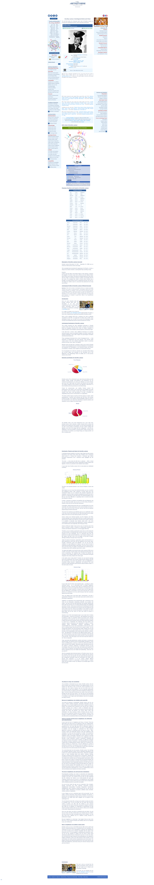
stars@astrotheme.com (66, 76)
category (81, 120)
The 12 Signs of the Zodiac (53, 108)
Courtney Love (78, 104)
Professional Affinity (52, 87)
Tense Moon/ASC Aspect (53, 120)
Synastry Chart (51, 89)
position (78, 120)
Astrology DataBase (70, 117)
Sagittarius (75, 60)
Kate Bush (76, 98)
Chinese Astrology (69, 63)
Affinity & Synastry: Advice (53, 163)
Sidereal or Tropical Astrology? (54, 106)
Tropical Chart (70, 176)
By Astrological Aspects (102, 101)
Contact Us (54, 876)
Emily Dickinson (74, 108)
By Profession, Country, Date (101, 104)
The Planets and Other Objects (54, 109)
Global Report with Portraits (101, 50)
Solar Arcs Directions (52, 99)
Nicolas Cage (81, 97)
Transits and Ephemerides (54, 21)
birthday (88, 120)
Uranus (78, 61)
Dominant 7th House (52, 131)
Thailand (75, 107)
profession (71, 120)
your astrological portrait (75, 312)
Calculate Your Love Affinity (53, 81)
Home (49, 876)
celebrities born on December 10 (80, 109)
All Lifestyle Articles (53, 158)
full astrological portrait (84, 871)
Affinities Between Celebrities (53, 83)
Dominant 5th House (52, 128)
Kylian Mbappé (75, 97)
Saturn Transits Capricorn (53, 148)
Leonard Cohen (104, 128)
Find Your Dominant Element (53, 77)
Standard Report (104, 49)
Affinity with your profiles (87, 28)
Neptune (75, 61)
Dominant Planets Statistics (102, 114)
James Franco (90, 102)
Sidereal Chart (76, 176)
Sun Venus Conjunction (52, 121)
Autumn (105, 38)
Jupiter (81, 61)
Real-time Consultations (102, 96)
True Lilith (70, 178)
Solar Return (50, 96)
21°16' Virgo (75, 59)
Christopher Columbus (71, 112)
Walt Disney (81, 98)
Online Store (85, 876)
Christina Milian (86, 112)
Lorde (83, 104)
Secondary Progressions (53, 98)
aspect (75, 120)
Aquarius (79, 60)
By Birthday (101, 107)
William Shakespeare (89, 97)
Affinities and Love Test (52, 84)
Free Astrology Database (102, 95)
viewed (82, 121)
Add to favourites (67, 28)
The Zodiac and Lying (52, 154)
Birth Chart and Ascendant (53, 72)
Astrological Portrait (103, 30)
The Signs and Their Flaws (53, 157)
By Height (101, 108)
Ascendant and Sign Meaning (53, 74)
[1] (72, 50)
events (73, 119)
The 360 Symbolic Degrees (53, 78)
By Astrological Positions (102, 102)
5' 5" (81, 66)
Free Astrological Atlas (52, 75)
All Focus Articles (102, 131)
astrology (65, 309)
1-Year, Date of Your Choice (101, 39)
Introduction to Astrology (52, 103)
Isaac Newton (72, 104)
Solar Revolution (104, 46)
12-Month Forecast (103, 44)
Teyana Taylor (67, 108)
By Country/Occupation (102, 111)
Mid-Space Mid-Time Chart (53, 92)
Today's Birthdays (103, 113)
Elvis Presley (67, 102)
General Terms (63, 876)
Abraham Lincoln (68, 97)
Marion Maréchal (87, 107)
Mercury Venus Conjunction (53, 117)
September (105, 36)
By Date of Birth (104, 105)
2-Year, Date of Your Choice (101, 41)
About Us (58, 876)
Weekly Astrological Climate (53, 136)
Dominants (71, 61)
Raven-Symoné (81, 107)
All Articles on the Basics (54, 111)
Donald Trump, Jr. (67, 114)
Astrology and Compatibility (53, 162)
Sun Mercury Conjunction (53, 118)
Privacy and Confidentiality (72, 876)
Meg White (87, 108)
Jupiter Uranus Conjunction (53, 140)
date (84, 120)
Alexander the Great (66, 104)
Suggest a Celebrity (103, 98)
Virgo (83, 60)
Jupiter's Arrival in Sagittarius (53, 145)
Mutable (78, 62)
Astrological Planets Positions (101, 116)
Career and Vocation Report (101, 32)
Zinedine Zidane (104, 121)
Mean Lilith (74, 178)
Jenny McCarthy (80, 112)
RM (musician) (104, 122)
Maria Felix (74, 114)
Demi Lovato (104, 125)
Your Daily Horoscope (52, 69)
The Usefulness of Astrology (53, 105)
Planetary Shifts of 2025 (52, 139)
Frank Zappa (64, 112)
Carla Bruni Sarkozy (83, 111)
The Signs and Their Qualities (53, 155)
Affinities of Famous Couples (53, 165)
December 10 (80, 54)
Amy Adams (104, 119)
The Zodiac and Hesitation (53, 151)
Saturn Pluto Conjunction (53, 143)
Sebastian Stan (104, 126)
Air (75, 62)
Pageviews (71, 67)
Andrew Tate (64, 98)
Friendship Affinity (51, 86)
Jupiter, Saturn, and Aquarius (53, 142)
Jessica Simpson (70, 98)
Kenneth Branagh (81, 108)
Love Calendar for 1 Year (102, 53)
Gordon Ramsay (104, 129)
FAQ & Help (80, 876)
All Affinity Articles (53, 167)
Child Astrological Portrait (102, 33)
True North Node (71, 177)
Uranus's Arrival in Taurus (53, 146)
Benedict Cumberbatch (75, 102)
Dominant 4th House (52, 126)
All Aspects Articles (53, 123)
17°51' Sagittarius (76, 58)
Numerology (70, 64)
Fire (74, 62)
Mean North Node (78, 177)
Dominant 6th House (52, 129)
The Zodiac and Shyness (53, 152)
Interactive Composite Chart (53, 90)
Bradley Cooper (83, 102)
